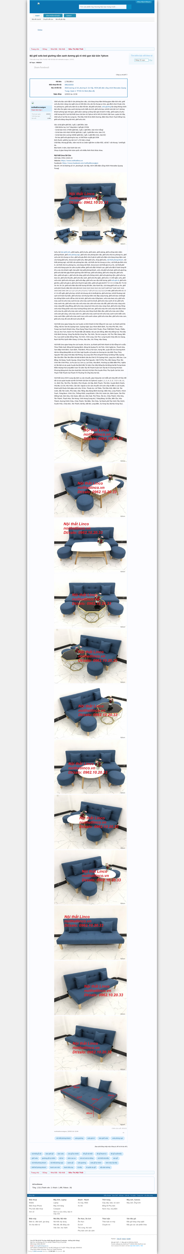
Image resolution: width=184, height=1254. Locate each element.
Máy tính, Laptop (59, 1200)
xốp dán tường (105, 1167)
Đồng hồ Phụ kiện (108, 1206)
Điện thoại (33, 1200)
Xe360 (129, 1238)
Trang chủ (140, 1195)
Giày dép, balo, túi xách (111, 1203)
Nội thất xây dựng (59, 1222)
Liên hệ (127, 1195)
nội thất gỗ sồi (36, 1154)
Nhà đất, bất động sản (61, 1225)
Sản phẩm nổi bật (53, 16)
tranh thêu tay (68, 1167)
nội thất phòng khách (115, 260)
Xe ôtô (80, 1206)
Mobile (31, 1203)
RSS (155, 1195)
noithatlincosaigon (63, 59)
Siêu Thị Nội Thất (45, 59)
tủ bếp (80, 1167)
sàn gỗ (115, 1158)
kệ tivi (61, 1158)
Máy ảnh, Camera (133, 1200)
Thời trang (106, 1200)
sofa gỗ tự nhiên (95, 1163)
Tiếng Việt (31, 1195)
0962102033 (69, 85)
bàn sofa (61, 1154)
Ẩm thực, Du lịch (84, 1219)
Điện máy (32, 1219)
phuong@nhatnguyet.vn (41, 1245)
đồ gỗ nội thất (87, 1154)
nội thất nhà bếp (103, 1158)
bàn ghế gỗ (49, 1154)
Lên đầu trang (148, 1195)
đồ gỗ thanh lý (101, 1154)
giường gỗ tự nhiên (48, 1158)
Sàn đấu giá (131, 1219)
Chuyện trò (106, 1225)
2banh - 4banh (83, 1200)
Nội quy (121, 1195)
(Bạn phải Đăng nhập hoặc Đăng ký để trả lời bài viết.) (111, 1146)
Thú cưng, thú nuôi (85, 1228)
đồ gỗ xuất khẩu (116, 1154)
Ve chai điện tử (34, 1225)
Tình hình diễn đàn (38, 1180)
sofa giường (106, 107)
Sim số (31, 1212)
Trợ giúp (133, 1195)
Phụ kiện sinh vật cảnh (86, 1231)
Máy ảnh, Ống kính (134, 1203)
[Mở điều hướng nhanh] (153, 49)
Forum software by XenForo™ (128, 1244)
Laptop (55, 1203)
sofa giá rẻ (115, 280)
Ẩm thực (81, 1222)
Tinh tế (119, 1238)
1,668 (49, 118)
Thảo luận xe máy (108, 1222)
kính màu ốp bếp (111, 1163)
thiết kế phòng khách (39, 1167)
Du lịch (80, 1225)
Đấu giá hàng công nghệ (135, 1222)
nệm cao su (72, 1158)
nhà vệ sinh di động (86, 1158)
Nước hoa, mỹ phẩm (109, 1209)
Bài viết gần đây (60, 19)
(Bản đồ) (91, 91)
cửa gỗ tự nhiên (73, 1154)
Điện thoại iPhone (35, 1206)
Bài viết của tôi (36, 19)
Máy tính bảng (58, 1206)
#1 (123, 1132)
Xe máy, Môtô (83, 1203)
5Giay (37, 16)
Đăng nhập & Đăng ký (144, 2)
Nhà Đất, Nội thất (59, 1219)
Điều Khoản (107, 1195)
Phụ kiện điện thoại (36, 1209)
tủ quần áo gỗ (91, 1167)
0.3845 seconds (37, 1251)
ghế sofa (35, 1158)
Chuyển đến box (48, 19)
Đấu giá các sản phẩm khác (137, 1225)
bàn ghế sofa (65, 252)
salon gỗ (70, 1163)
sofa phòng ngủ (74, 255)
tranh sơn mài (55, 1167)
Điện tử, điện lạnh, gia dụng (39, 1222)
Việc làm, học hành (60, 1228)
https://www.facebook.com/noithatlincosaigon (80, 163)
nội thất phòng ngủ (56, 1163)
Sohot (124, 1238)
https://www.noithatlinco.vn (72, 161)
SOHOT (69, 16)
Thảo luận (106, 1219)
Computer (56, 1209)
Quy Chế (115, 1195)
